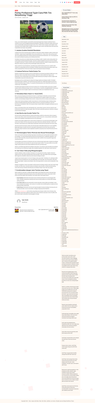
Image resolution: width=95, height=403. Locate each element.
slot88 (63, 134)
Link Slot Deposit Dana (66, 194)
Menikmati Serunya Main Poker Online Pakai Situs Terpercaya (69, 25)
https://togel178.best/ (66, 143)
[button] (77, 2)
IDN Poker (64, 106)
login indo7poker (65, 149)
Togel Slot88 (64, 89)
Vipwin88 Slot (64, 184)
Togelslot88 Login (65, 92)
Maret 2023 (64, 57)
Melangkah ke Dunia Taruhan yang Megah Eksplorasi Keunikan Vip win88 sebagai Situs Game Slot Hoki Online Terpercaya (70, 30)
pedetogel (64, 213)
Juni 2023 (64, 50)
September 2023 (65, 48)
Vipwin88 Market (65, 98)
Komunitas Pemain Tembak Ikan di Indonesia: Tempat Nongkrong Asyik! (69, 21)
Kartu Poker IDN (65, 164)
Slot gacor (64, 108)
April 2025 (64, 41)
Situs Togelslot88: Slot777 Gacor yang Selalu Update (70, 13)
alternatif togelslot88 (66, 191)
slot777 (63, 185)
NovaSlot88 (64, 124)
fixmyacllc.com (65, 120)
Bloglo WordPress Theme (69, 401)
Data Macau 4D (65, 125)
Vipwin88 (64, 111)
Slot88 (63, 105)
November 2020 (65, 76)
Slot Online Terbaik (65, 136)
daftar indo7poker (65, 147)
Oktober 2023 (65, 46)
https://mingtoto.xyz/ (22, 191)
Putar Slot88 (64, 155)
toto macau (64, 193)
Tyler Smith (25, 200)
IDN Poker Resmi (65, 102)
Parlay (16, 10)
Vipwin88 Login (65, 96)
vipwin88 (64, 114)
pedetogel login (65, 313)
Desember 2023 (65, 44)
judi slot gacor (71, 271)
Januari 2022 (64, 64)
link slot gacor (65, 202)
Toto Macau (64, 83)
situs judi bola (64, 218)
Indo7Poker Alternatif (66, 165)
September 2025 (65, 39)
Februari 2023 (65, 60)
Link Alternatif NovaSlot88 (67, 121)
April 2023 (64, 55)
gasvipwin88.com (65, 117)
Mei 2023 (64, 53)
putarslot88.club (65, 153)
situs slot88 (64, 207)
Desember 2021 (65, 66)
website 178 (64, 140)
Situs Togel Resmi (65, 101)
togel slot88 (64, 246)
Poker (63, 166)
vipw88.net (64, 118)
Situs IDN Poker (68, 354)
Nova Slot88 (64, 123)
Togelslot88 (64, 93)
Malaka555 (64, 146)
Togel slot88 (64, 95)
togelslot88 (64, 115)
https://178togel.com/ (66, 142)
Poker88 (75, 258)
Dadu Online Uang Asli (66, 177)
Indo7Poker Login (65, 162)
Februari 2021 (64, 71)
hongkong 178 (65, 139)
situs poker (64, 150)
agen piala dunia (65, 200)
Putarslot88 (64, 209)
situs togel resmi (65, 130)
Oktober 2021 (64, 69)
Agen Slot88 (64, 219)
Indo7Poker (64, 152)
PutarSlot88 (64, 159)
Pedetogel (64, 133)
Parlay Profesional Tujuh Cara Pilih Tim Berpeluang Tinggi (69, 17)
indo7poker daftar (65, 178)
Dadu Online (64, 174)
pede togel (64, 322)
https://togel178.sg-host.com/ (68, 145)
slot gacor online (65, 232)
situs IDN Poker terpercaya (67, 339)
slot (62, 190)
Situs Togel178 (65, 222)
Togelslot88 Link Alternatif (67, 90)
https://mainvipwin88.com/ (67, 112)
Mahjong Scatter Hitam (66, 156)
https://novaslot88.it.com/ (67, 197)
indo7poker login (65, 181)
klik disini (63, 137)
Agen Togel (64, 99)
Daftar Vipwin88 (65, 104)
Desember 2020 (65, 73)
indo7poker (64, 196)
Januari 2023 (64, 62)
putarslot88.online (65, 158)
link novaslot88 (65, 180)
